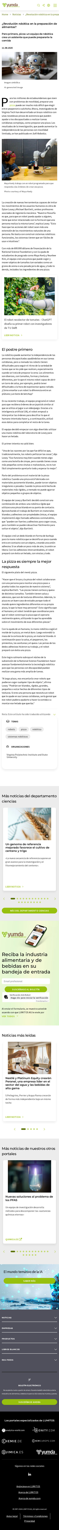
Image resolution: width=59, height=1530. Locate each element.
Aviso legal (12, 1516)
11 (44, 898)
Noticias (7, 1317)
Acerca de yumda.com (30, 1498)
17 (31, 902)
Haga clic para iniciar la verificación (29, 997)
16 (28, 902)
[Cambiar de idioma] (48, 5)
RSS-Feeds (7, 1360)
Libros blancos (11, 1349)
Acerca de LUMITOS (28, 1492)
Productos (8, 1339)
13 (19, 902)
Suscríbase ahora (29, 1402)
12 (47, 898)
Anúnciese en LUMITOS (28, 1486)
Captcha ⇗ (42, 1001)
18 (34, 902)
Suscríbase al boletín (25, 989)
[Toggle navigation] (55, 6)
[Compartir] (43, 5)
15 (25, 902)
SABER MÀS (29, 1280)
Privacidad (29, 1520)
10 (41, 898)
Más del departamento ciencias (29, 910)
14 (22, 902)
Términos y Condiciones (35, 1516)
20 (40, 902)
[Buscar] (38, 5)
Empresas (7, 1328)
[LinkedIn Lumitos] (29, 1474)
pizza (12, 105)
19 (37, 902)
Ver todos (8, 1016)
